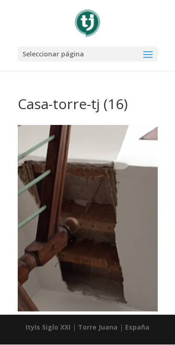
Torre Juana (98, 327)
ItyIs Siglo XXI (48, 327)
